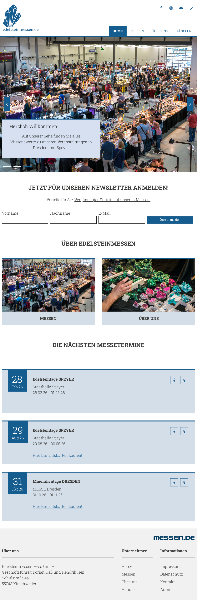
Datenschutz (171, 573)
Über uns (160, 31)
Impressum (170, 566)
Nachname (60, 213)
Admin (166, 589)
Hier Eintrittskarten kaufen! (57, 455)
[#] (191, 8)
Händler (183, 31)
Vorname (10, 213)
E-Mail (104, 213)
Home (118, 31)
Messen (137, 31)
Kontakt (167, 581)
